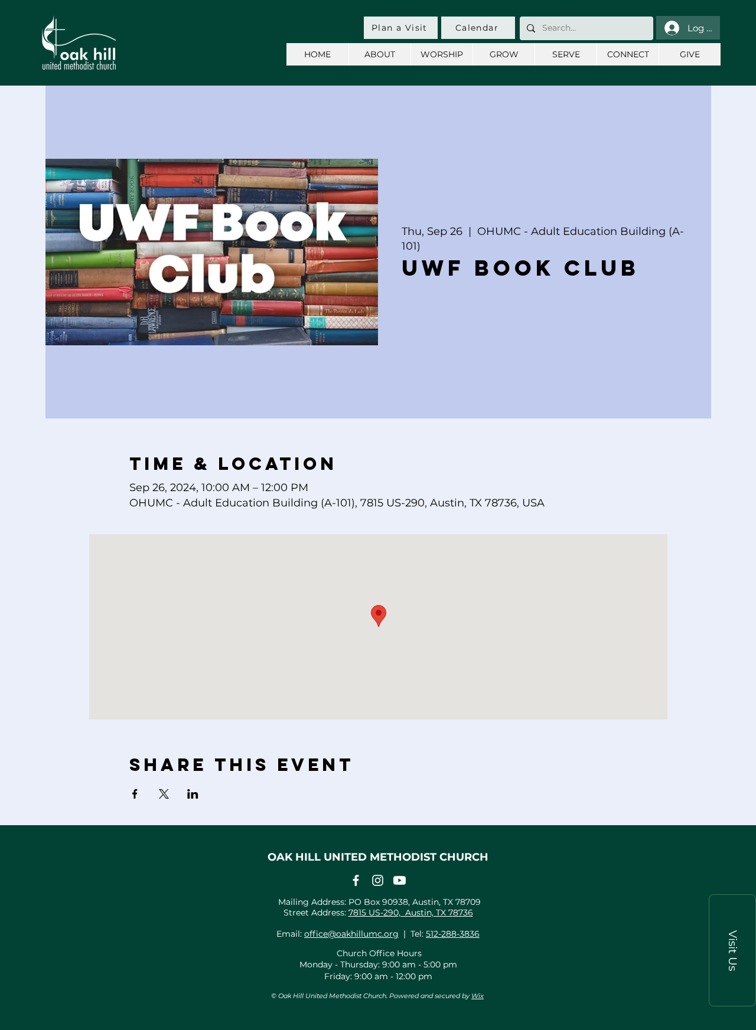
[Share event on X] (164, 794)
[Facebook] (355, 880)
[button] (732, 950)
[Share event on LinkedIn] (192, 794)
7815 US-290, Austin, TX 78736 (410, 912)
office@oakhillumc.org (351, 933)
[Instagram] (377, 880)
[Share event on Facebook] (135, 794)
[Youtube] (399, 880)
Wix (477, 996)
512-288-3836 (453, 933)
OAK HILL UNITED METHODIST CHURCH (378, 857)
